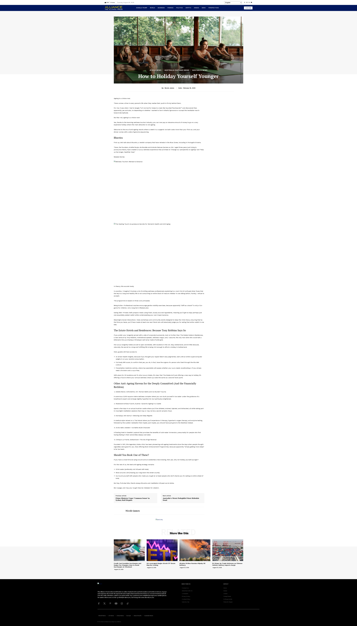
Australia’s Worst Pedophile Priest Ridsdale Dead (181, 499)
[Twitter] (104, 603)
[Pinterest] (110, 603)
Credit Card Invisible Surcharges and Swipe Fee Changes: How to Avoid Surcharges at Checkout (127, 565)
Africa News (155, 70)
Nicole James (169, 88)
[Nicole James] (118, 511)
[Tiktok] (127, 603)
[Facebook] (245, 2)
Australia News (199, 70)
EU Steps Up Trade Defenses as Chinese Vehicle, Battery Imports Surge (227, 564)
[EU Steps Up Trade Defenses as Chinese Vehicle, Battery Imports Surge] (227, 550)
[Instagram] (247, 2)
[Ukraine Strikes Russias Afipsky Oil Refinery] (194, 550)
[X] (249, 2)
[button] (137, 11)
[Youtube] (251, 2)
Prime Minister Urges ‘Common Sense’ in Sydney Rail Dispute (133, 499)
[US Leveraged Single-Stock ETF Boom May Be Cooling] (162, 550)
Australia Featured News (177, 70)
